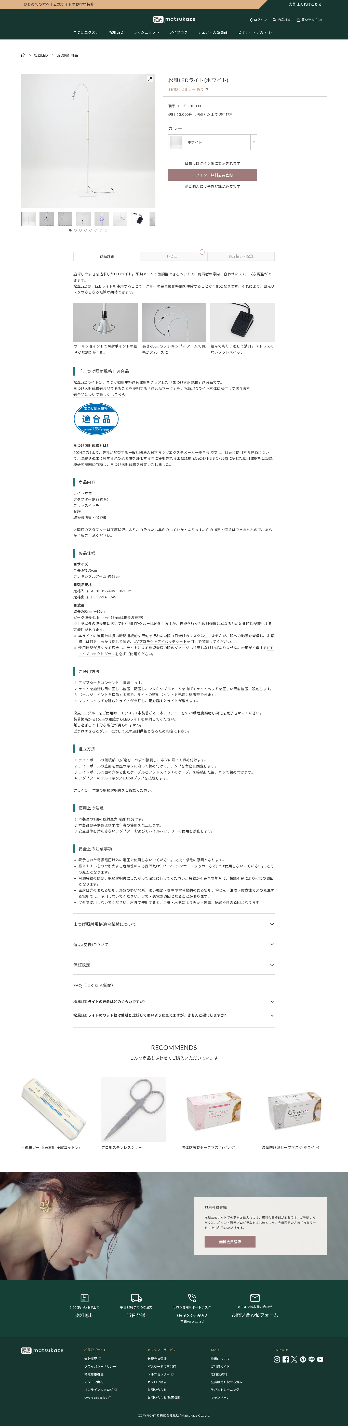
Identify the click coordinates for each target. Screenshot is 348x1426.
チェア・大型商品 (212, 32)
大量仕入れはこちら (305, 4)
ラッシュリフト (146, 32)
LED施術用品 (67, 55)
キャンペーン (220, 1397)
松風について (220, 1359)
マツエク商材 (93, 1382)
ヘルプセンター (159, 1374)
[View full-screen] (150, 79)
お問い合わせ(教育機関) (165, 1397)
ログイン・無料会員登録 (212, 175)
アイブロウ (179, 32)
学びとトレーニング (225, 1390)
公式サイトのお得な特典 (59, 4)
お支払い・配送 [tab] (241, 256)
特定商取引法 (93, 1374)
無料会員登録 (230, 1242)
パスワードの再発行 (162, 1366)
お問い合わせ (157, 1390)
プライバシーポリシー (100, 1366)
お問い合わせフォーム (255, 1315)
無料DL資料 (219, 1374)
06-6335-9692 (192, 1315)
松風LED (116, 32)
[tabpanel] (174, 644)
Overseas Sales (95, 1397)
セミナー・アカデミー (256, 32)
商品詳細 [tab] (107, 256)
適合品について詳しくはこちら (99, 394)
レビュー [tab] (185, 255)
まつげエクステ (86, 32)
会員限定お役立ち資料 (227, 1382)
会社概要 (90, 1359)
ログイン (260, 20)
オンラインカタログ (98, 1390)
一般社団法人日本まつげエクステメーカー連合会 (169, 452)
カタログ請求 (157, 1382)
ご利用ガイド (220, 1366)
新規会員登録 (157, 1359)
